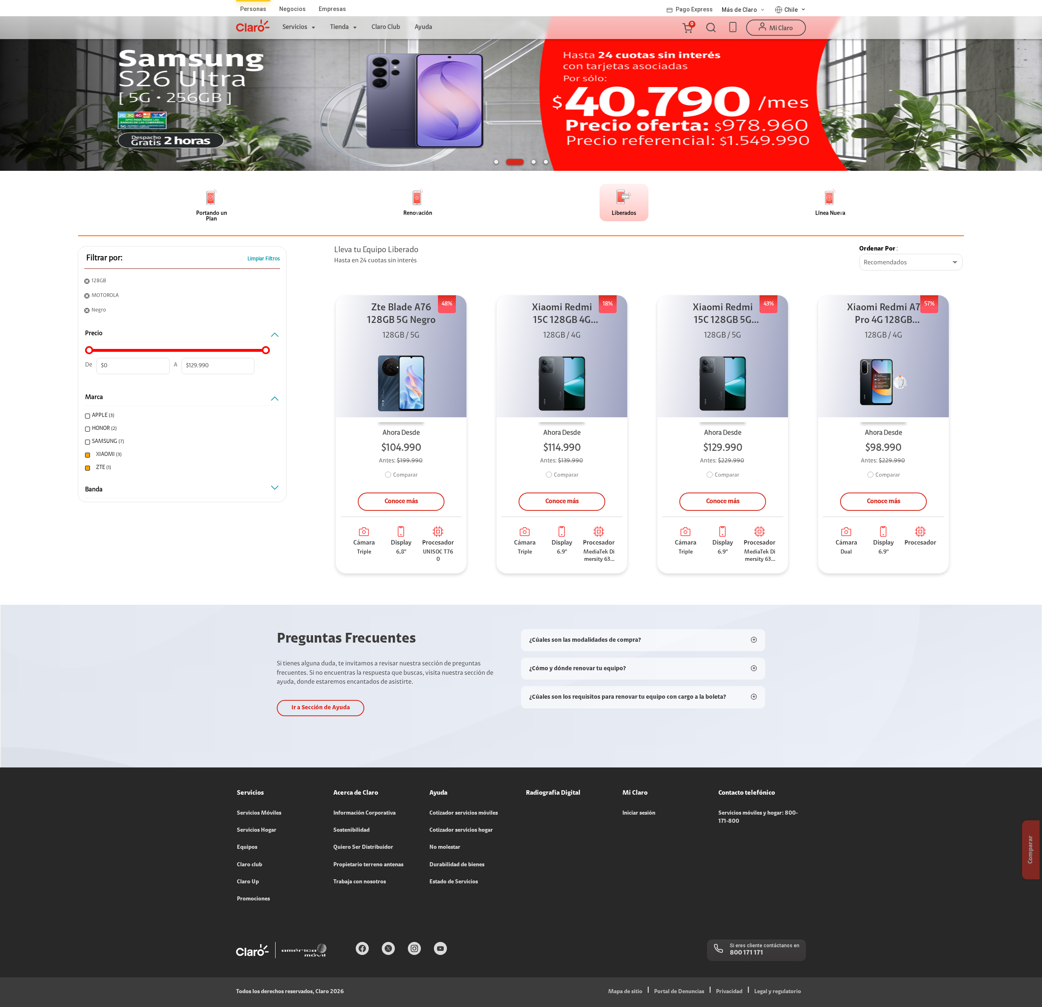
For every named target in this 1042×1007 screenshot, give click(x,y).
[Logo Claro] (252, 25)
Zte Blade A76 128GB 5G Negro (401, 314)
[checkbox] (180, 416)
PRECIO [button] (94, 333)
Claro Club (386, 27)
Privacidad (729, 992)
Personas (253, 9)
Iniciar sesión (638, 813)
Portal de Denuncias (679, 992)
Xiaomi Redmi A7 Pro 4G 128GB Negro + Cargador (883, 315)
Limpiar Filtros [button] (263, 259)
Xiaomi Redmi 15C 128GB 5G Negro (723, 315)
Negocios (292, 9)
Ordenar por (877, 249)
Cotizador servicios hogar (461, 830)
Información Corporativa (364, 813)
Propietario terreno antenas (368, 865)
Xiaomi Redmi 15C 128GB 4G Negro (562, 315)
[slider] (89, 350)
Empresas (332, 9)
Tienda (339, 27)
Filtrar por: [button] (104, 258)
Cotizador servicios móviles (463, 813)
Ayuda (423, 27)
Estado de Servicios (453, 882)
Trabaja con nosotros (359, 882)
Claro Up (248, 882)
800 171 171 (746, 953)
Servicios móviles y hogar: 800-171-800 (758, 817)
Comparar (405, 475)
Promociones (253, 899)
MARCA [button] (94, 397)
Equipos (247, 847)
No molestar (444, 847)
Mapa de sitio (625, 992)
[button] (687, 27)
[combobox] (911, 262)
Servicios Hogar (256, 830)
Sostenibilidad (351, 830)
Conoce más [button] (401, 501)
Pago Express (694, 9)
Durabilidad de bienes (456, 865)
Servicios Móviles (259, 813)
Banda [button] (94, 489)
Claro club (249, 865)
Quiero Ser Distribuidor (363, 847)
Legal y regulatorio (777, 992)
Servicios (294, 27)
